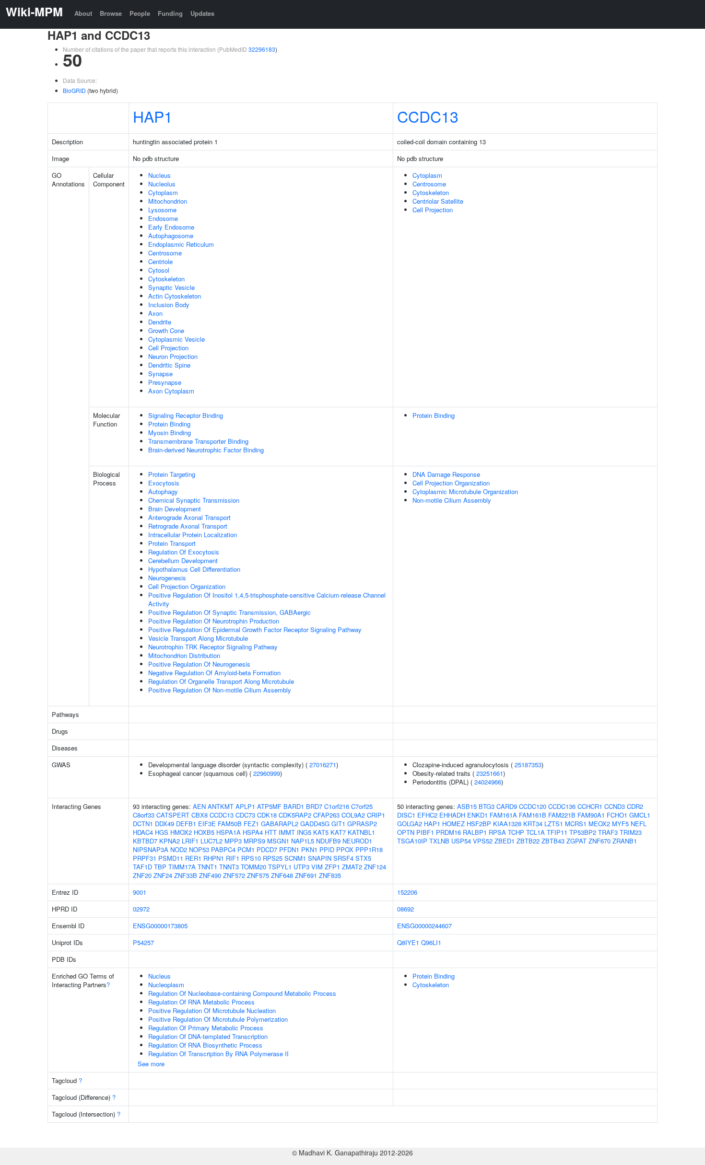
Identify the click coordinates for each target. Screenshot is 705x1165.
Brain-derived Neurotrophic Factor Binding (206, 449)
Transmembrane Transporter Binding (198, 441)
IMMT (287, 832)
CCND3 (614, 806)
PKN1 (309, 849)
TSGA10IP (412, 840)
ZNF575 (258, 875)
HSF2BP (479, 823)
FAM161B (532, 814)
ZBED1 (504, 840)
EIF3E (207, 823)
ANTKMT (221, 806)
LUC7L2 (211, 840)
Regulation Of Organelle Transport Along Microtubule (221, 681)
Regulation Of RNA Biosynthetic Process (205, 1045)
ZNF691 (306, 875)
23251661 (489, 773)
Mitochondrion (167, 201)
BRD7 (314, 806)
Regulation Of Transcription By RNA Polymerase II (218, 1053)
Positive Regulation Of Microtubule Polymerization (218, 1019)
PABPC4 (223, 849)
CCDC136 (562, 806)
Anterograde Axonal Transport (189, 517)
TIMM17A (182, 866)
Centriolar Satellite (437, 201)
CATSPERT (172, 814)
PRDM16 (448, 832)
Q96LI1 (431, 942)
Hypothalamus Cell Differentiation (194, 569)
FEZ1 (251, 823)
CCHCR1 (589, 806)
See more (151, 1063)
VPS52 (483, 840)
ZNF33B (185, 875)
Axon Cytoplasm (171, 390)
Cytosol (158, 270)
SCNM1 (295, 858)
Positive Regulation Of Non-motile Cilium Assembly (219, 689)
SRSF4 (343, 858)
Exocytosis (163, 482)
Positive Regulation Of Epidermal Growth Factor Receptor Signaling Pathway (255, 629)
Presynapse (164, 382)
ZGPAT (576, 840)
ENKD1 (477, 814)
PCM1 (246, 849)
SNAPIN (319, 858)
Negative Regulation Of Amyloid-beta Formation (214, 672)
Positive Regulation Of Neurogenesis (199, 664)
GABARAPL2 (279, 823)
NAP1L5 (302, 840)
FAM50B (230, 823)
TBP (160, 866)
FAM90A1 (591, 814)
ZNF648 (282, 875)
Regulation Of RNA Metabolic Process (201, 1001)
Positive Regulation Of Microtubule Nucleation (212, 1010)
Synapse (160, 373)
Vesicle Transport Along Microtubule (198, 638)
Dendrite (159, 321)
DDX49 (164, 823)
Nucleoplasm (166, 984)
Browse (111, 13)
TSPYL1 (280, 866)
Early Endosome (171, 226)
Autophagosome (170, 235)
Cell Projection (168, 347)
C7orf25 (362, 806)
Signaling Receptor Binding (185, 415)
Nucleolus (162, 183)
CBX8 (199, 814)
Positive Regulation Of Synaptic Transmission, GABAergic (229, 612)
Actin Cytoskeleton (174, 295)
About (83, 13)
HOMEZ (453, 823)
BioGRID (74, 90)
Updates (202, 13)
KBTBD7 (145, 840)
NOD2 (178, 849)
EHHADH (452, 814)
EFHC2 (427, 814)
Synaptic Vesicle (171, 287)
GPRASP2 (362, 823)
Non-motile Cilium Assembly (451, 500)
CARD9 (506, 806)
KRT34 (532, 823)
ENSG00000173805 (160, 925)
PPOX (344, 849)
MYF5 (620, 823)
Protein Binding (169, 423)
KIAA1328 (507, 823)
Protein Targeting (171, 474)
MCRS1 (576, 823)
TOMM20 (253, 866)
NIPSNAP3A (150, 849)
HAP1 (153, 116)
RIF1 (232, 858)
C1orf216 (336, 806)
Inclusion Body (168, 304)
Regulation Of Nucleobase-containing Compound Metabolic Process (242, 993)
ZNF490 (210, 875)
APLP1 (245, 806)
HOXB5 (204, 832)
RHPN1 (213, 858)
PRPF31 (144, 858)
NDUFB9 (328, 840)
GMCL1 (639, 814)
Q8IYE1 (408, 942)
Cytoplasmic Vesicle (176, 339)
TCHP (516, 832)
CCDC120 (532, 806)
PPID (326, 849)
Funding (170, 13)
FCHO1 (617, 814)
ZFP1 (332, 866)
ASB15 (467, 806)
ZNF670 (599, 840)
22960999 (266, 773)
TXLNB (439, 840)
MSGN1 (278, 840)
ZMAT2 (352, 866)
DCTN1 (143, 823)
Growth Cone (166, 330)
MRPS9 (254, 840)
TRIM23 (631, 832)
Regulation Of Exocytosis (183, 551)
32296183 (261, 49)
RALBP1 (475, 832)
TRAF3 (608, 832)
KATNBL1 (361, 832)
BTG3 (486, 806)
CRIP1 (376, 814)
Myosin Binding (169, 432)
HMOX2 (181, 832)
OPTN (405, 832)
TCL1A (535, 832)
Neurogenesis (167, 577)
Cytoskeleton (166, 278)
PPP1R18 (369, 849)
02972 (141, 908)
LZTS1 (553, 823)
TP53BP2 (582, 832)
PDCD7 (267, 849)
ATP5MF (269, 806)
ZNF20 (142, 875)
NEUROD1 (357, 840)
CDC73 (245, 814)
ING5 (304, 832)
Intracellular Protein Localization (192, 534)
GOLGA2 (409, 823)
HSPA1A (228, 832)
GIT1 (338, 823)
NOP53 (199, 849)
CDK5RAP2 (295, 814)
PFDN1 (289, 849)
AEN (199, 806)
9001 (139, 892)
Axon (155, 313)
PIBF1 (425, 832)
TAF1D (142, 866)
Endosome (163, 218)
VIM (317, 866)
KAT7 (338, 832)
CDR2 (635, 806)
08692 (405, 908)
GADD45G (314, 823)
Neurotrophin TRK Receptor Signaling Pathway (213, 646)
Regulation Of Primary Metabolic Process (205, 1027)
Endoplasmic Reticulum (181, 244)
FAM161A (503, 814)
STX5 (363, 858)
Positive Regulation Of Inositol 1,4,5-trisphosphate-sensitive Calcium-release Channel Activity (267, 599)
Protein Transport (172, 543)
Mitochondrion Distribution (184, 655)
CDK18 (267, 814)
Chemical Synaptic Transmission (193, 500)
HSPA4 (253, 832)
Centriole (160, 261)
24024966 (487, 781)
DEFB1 (186, 823)
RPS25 (272, 858)
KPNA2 (169, 840)
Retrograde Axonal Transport (187, 526)
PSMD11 (170, 858)
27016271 (322, 764)
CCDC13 (427, 116)
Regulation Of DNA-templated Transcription (208, 1036)
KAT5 (321, 832)
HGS (161, 832)
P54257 (143, 942)
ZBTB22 (528, 840)
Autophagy (163, 491)
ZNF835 (330, 875)
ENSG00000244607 (424, 925)
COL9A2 (353, 814)
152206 (407, 892)
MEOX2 (599, 823)
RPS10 (251, 858)
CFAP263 (326, 814)
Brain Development (174, 508)
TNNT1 (207, 866)
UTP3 (301, 866)
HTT (271, 832)
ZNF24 (162, 875)
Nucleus (159, 175)
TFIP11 (557, 832)
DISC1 (406, 814)
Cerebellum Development (183, 560)
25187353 (528, 764)
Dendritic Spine (169, 364)
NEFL (638, 823)
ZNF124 (375, 866)
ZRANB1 (624, 840)
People (139, 13)
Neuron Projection (173, 356)
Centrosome (165, 252)
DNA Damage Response (446, 474)
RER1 (193, 858)
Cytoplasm (163, 192)
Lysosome (162, 209)
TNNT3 (229, 866)
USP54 (461, 840)
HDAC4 (143, 832)
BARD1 (293, 806)
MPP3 (233, 840)
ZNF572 (234, 875)
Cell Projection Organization (186, 586)
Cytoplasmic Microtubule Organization (465, 491)
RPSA (497, 832)
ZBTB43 (552, 840)
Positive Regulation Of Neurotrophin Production (213, 620)
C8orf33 (143, 814)
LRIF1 (190, 840)
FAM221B (562, 814)
